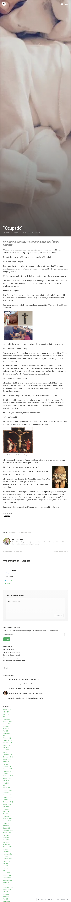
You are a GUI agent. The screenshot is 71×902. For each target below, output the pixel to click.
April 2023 (6, 736)
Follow (7, 639)
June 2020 (6, 783)
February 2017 (7, 875)
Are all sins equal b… (15, 698)
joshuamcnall (7, 232)
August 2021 (7, 759)
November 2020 (7, 771)
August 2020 (7, 778)
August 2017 (7, 861)
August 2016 (7, 889)
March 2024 (6, 733)
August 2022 (7, 745)
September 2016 (8, 887)
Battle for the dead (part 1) (11, 655)
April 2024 (6, 731)
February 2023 (7, 738)
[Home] (4, 4)
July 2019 (6, 807)
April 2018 (6, 842)
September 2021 (8, 757)
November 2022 (7, 743)
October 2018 (7, 828)
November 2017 (7, 854)
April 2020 (6, 785)
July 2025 (6, 712)
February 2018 (7, 847)
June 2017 (6, 866)
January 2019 (7, 821)
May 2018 (6, 840)
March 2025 (6, 719)
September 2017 (8, 859)
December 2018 (7, 823)
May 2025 (6, 714)
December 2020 (7, 769)
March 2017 (6, 873)
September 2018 (8, 830)
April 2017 (6, 870)
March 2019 (6, 816)
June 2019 (6, 809)
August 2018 (7, 833)
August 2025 (7, 710)
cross (29, 532)
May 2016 (6, 897)
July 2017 (6, 863)
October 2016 (7, 885)
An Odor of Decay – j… (15, 679)
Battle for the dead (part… (32, 679)
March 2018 (6, 844)
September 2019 (8, 802)
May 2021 (6, 762)
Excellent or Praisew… (15, 693)
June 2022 (6, 750)
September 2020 (8, 776)
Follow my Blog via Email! (11, 627)
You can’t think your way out (11, 658)
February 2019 (7, 818)
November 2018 (7, 825)
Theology (15, 233)
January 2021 (7, 766)
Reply (8, 583)
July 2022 (6, 747)
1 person (13, 580)
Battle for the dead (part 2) (11, 652)
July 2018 (6, 835)
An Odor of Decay (8, 649)
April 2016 (6, 899)
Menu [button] (66, 4)
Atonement (12, 532)
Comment (59, 615)
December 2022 (7, 740)
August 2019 (7, 804)
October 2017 (7, 856)
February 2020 (7, 790)
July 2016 (6, 892)
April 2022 (6, 752)
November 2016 (7, 882)
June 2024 (6, 726)
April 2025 (6, 717)
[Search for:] (12, 668)
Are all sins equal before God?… (33, 693)
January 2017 (7, 878)
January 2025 (7, 724)
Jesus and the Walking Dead (13, 552)
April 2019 (6, 814)
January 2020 (7, 792)
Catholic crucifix (22, 532)
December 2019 (7, 795)
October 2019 (7, 800)
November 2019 (7, 797)
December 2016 (7, 880)
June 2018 (6, 837)
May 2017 (6, 868)
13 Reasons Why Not (60, 552)
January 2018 (7, 849)
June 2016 (6, 894)
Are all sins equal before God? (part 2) (14, 660)
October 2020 (7, 773)
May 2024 (6, 728)
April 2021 (6, 764)
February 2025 (7, 721)
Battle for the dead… (15, 688)
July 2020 (6, 780)
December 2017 (7, 852)
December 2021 (7, 755)
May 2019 (6, 811)
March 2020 (6, 788)
